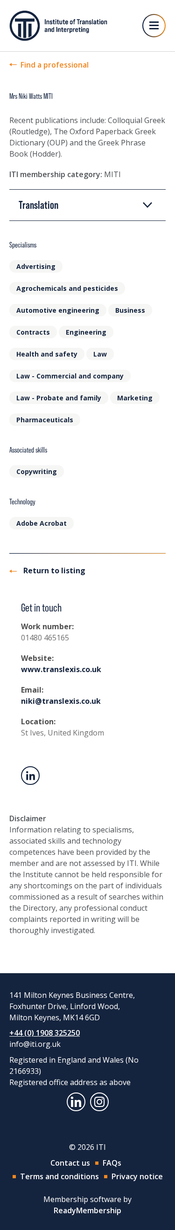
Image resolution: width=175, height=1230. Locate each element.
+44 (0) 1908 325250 (44, 1033)
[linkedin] (76, 1102)
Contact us (70, 1163)
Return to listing (53, 570)
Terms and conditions (59, 1176)
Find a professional (55, 65)
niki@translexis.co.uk (61, 701)
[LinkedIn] (30, 775)
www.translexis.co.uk (61, 669)
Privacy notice (137, 1176)
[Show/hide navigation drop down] (154, 25)
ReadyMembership (87, 1210)
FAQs (112, 1163)
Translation (38, 205)
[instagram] (99, 1102)
